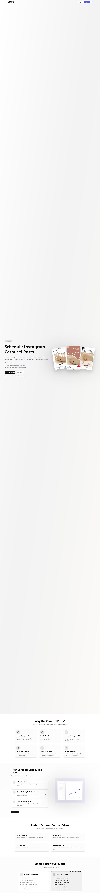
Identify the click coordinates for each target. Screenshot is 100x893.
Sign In (81, 2)
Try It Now (16, 812)
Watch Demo (20, 372)
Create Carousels (11, 372)
